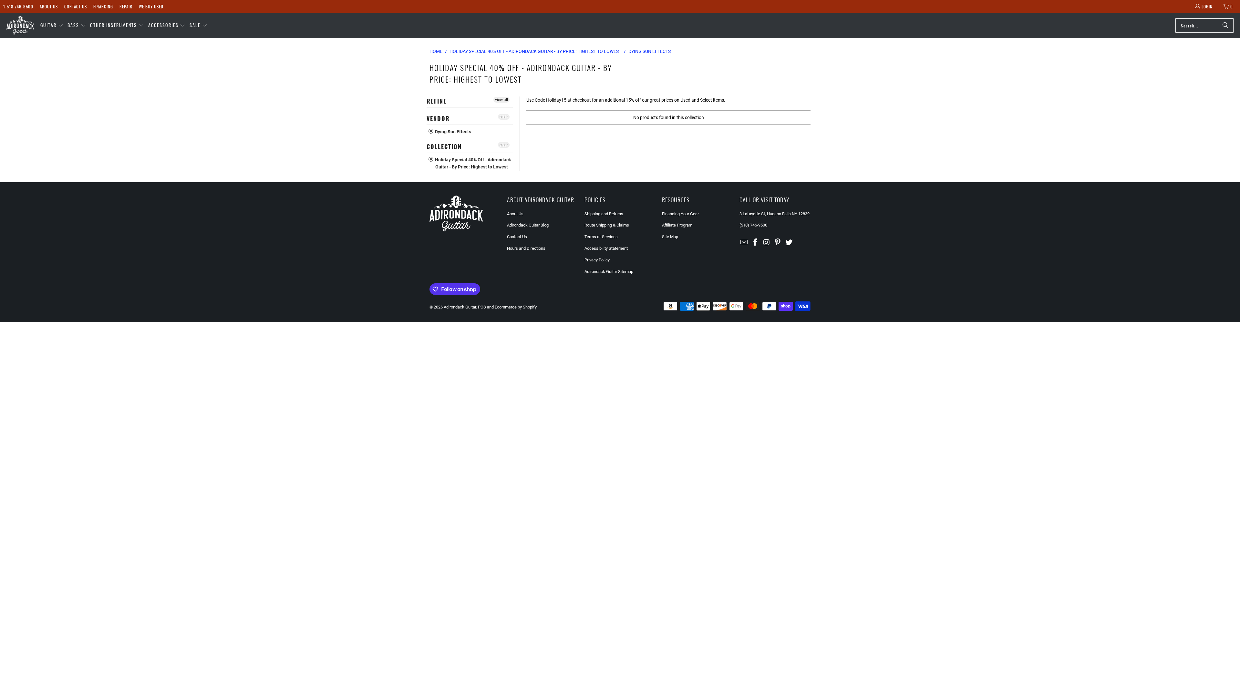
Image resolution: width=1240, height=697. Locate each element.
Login (1207, 6)
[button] (51, 25)
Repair (125, 6)
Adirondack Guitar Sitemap (608, 271)
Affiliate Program (677, 225)
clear (504, 117)
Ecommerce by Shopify (516, 307)
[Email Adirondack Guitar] (744, 242)
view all (501, 99)
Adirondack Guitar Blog (528, 225)
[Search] (1225, 25)
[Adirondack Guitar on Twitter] (789, 242)
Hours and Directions (526, 248)
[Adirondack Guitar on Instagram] (766, 242)
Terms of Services (601, 236)
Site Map (670, 236)
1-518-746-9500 (18, 6)
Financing (103, 6)
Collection (444, 146)
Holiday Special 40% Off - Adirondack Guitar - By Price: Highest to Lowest (472, 163)
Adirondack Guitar (460, 307)
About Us (49, 6)
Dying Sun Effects (452, 131)
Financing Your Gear (680, 213)
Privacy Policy (597, 260)
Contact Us (75, 6)
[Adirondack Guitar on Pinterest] (778, 242)
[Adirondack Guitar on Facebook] (755, 242)
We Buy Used (151, 6)
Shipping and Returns (603, 213)
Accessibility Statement (606, 248)
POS (482, 307)
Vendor (438, 118)
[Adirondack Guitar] (20, 25)
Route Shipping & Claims (606, 225)
